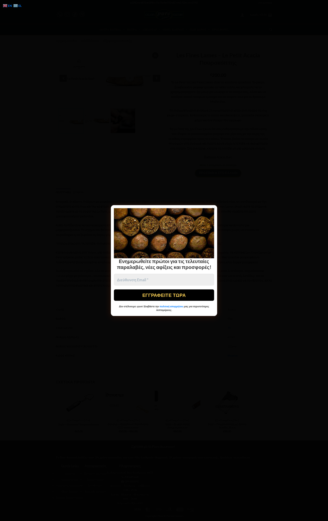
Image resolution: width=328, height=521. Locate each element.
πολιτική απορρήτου (171, 306)
